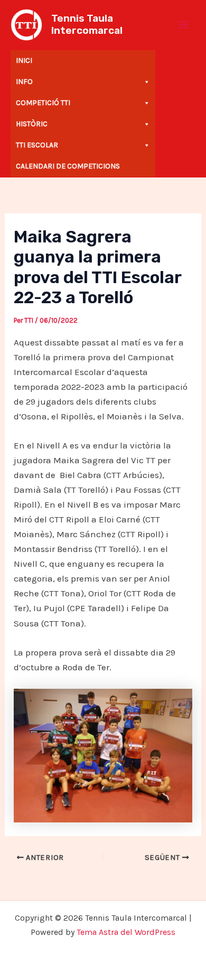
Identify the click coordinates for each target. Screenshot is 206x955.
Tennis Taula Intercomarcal (87, 24)
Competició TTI (43, 102)
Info (24, 81)
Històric (32, 123)
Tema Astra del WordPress (126, 932)
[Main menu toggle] (184, 25)
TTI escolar (37, 145)
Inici (24, 60)
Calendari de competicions (68, 166)
